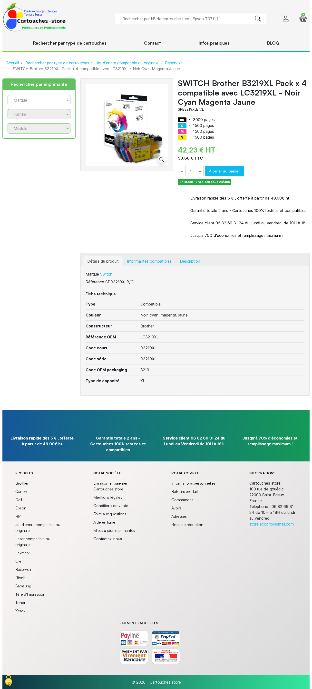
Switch (106, 274)
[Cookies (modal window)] (8, 680)
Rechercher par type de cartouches (57, 62)
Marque (92, 274)
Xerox (20, 610)
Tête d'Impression (30, 594)
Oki (18, 561)
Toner (20, 602)
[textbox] (37, 100)
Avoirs (176, 508)
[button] (303, 18)
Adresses (179, 516)
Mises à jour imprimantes (114, 530)
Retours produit (184, 491)
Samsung (23, 586)
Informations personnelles (193, 483)
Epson (20, 508)
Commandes (182, 499)
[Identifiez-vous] (285, 18)
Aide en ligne (104, 522)
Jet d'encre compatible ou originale (127, 62)
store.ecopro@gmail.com (271, 524)
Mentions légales (107, 497)
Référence (95, 281)
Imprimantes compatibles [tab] (149, 261)
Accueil (12, 62)
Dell (18, 499)
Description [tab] (190, 261)
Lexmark (22, 552)
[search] (258, 18)
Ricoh (20, 577)
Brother (22, 483)
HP (17, 516)
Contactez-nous (107, 538)
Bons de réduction (187, 524)
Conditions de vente (110, 505)
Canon (21, 491)
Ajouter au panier (224, 171)
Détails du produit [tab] (103, 261)
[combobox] (39, 100)
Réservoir (173, 62)
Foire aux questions (109, 513)
